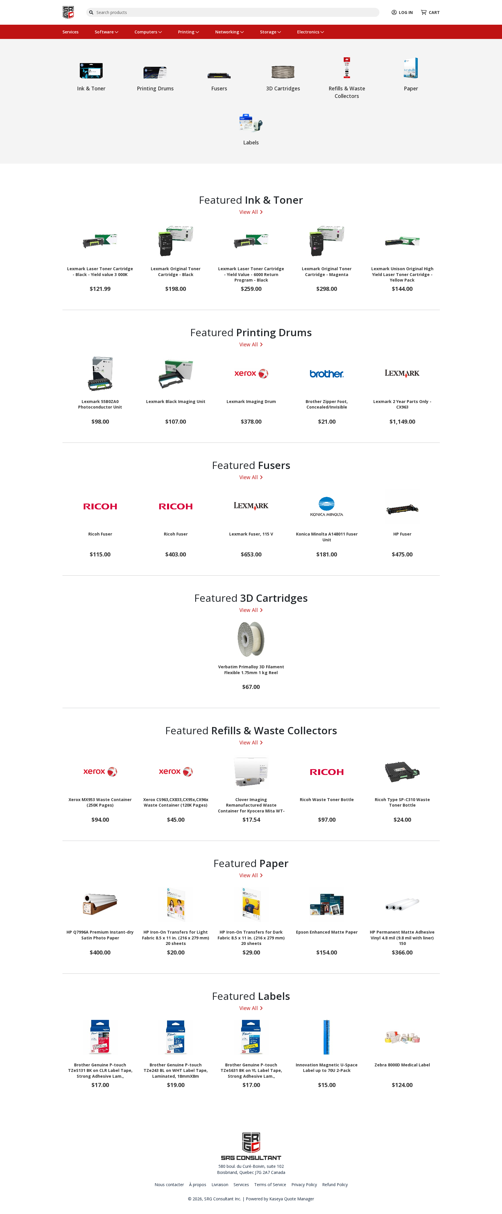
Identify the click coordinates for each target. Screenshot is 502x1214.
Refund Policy (335, 1184)
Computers (146, 32)
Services (70, 32)
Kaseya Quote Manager (291, 1199)
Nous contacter (169, 1184)
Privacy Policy (304, 1184)
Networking (227, 32)
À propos (197, 1184)
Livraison (219, 1184)
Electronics (308, 32)
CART (434, 12)
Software (105, 32)
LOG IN (406, 12)
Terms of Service (270, 1184)
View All (248, 211)
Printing (187, 32)
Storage (268, 32)
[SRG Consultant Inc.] (68, 12)
